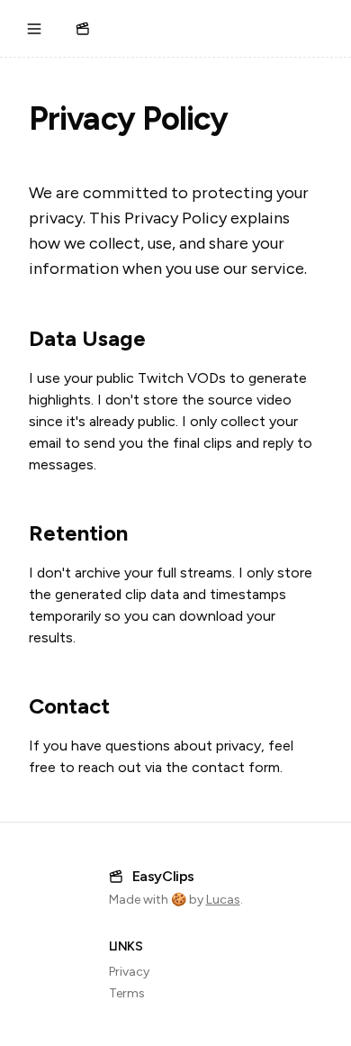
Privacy (129, 971)
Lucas (223, 899)
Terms (127, 993)
